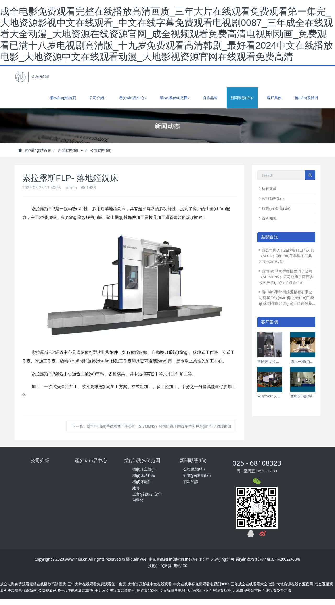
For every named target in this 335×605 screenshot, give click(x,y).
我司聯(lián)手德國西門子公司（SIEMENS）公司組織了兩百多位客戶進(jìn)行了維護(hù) (286, 276)
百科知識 (269, 218)
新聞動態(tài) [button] (241, 97)
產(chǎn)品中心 (91, 460)
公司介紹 (40, 460)
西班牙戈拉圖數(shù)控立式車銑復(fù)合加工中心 (269, 361)
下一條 (151, 426)
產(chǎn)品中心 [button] (131, 97)
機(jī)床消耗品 (143, 475)
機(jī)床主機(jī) (143, 469)
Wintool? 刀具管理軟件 (269, 396)
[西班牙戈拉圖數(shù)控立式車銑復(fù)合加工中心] (269, 344)
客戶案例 (274, 97)
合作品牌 (210, 97)
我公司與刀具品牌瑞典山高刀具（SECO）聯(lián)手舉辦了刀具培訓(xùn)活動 (287, 256)
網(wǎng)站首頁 (63, 97)
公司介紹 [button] (96, 97)
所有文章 (269, 188)
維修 (136, 487)
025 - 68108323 (256, 463)
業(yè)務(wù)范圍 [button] (174, 97)
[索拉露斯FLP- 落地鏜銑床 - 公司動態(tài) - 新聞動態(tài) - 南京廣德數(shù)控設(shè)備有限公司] (32, 76)
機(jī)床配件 (141, 481)
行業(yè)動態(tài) (276, 208)
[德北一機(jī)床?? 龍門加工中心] (302, 344)
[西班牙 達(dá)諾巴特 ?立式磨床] (302, 379)
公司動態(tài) (100, 150)
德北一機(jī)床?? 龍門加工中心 (302, 361)
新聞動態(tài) (69, 150)
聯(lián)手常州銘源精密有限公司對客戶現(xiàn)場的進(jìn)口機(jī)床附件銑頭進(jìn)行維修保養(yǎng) (286, 297)
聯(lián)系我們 (306, 97)
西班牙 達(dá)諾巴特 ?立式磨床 (302, 396)
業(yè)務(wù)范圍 (142, 460)
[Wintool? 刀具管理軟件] (269, 379)
